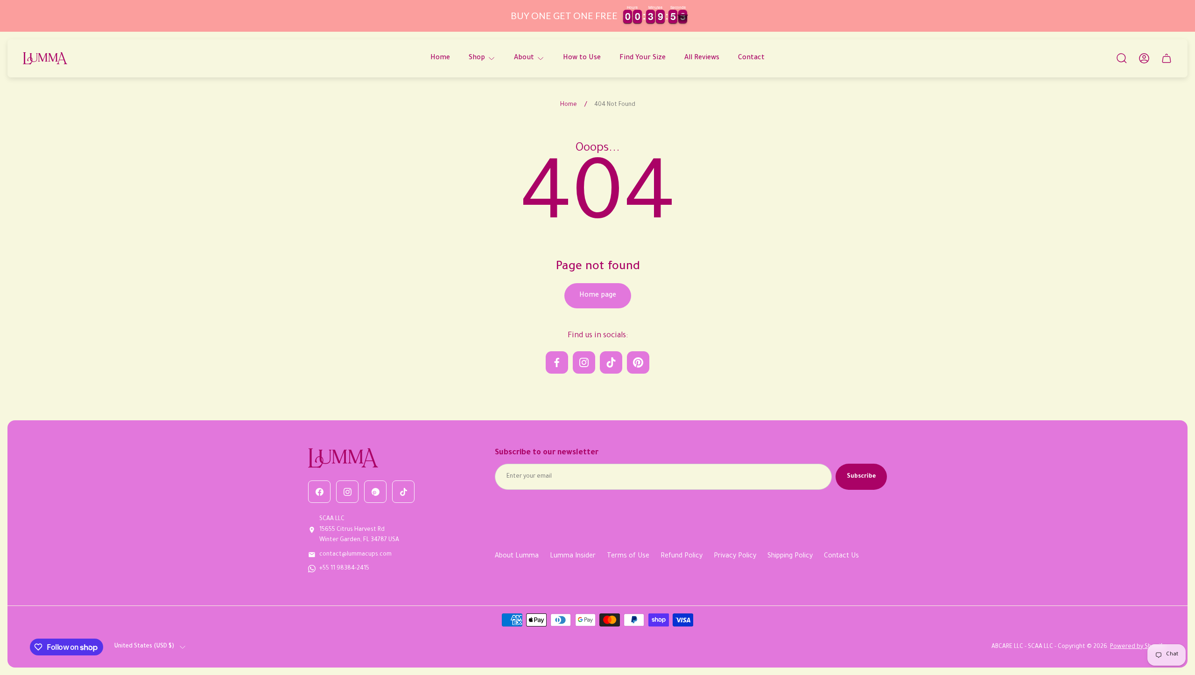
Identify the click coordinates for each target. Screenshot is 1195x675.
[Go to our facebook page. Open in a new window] (557, 362)
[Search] (1121, 58)
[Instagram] (347, 491)
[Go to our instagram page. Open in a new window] (584, 362)
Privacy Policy (735, 556)
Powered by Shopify (1137, 647)
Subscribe (861, 476)
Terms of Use (628, 556)
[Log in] (1144, 58)
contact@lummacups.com (355, 554)
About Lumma (517, 556)
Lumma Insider (573, 556)
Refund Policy (682, 556)
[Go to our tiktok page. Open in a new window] (611, 362)
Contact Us (841, 556)
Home (568, 105)
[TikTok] (403, 491)
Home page (597, 295)
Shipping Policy (790, 556)
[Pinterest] (375, 491)
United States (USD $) (144, 646)
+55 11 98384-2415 (344, 568)
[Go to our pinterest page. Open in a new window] (638, 362)
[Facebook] (319, 491)
